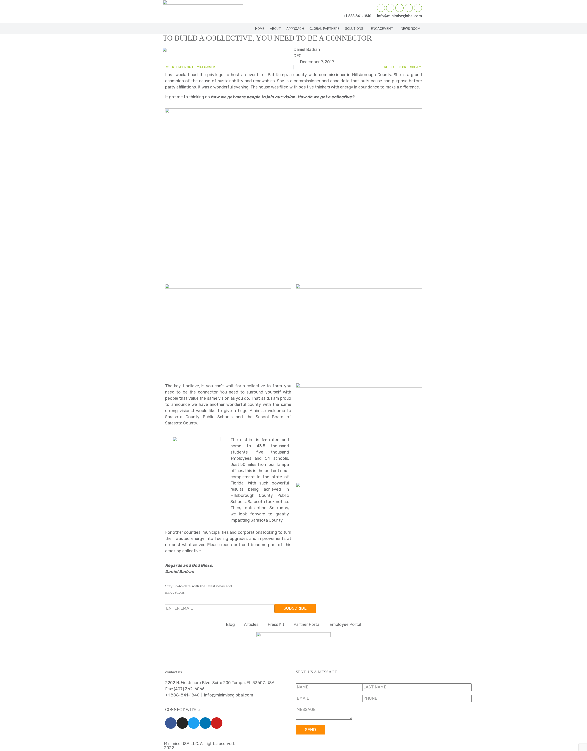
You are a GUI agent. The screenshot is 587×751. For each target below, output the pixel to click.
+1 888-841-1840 (357, 15)
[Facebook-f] (381, 8)
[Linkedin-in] (409, 8)
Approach (295, 29)
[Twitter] (399, 8)
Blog (230, 624)
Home (259, 29)
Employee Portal (345, 624)
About (275, 29)
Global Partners (325, 29)
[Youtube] (418, 8)
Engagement (382, 29)
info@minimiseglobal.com (399, 15)
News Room (410, 29)
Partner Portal (307, 624)
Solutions (354, 29)
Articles (251, 624)
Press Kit (276, 624)
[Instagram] (390, 8)
